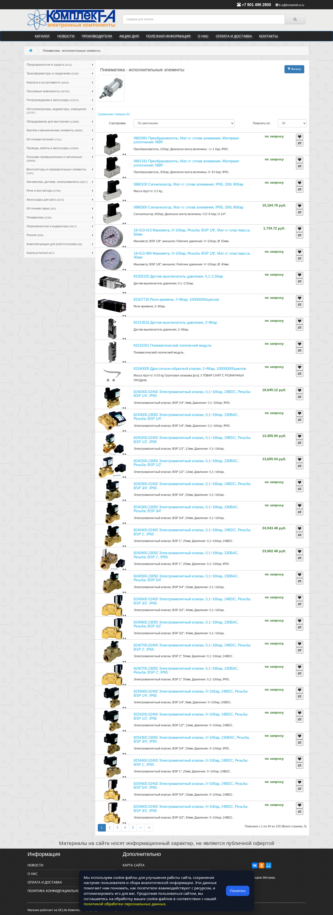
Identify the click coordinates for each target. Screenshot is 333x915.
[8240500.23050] (112, 582)
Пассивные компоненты (48, 91)
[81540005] (112, 375)
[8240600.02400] (112, 605)
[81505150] (112, 282)
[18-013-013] (112, 236)
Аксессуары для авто (45, 199)
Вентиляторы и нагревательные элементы (56, 171)
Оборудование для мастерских (53, 121)
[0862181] (112, 167)
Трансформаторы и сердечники (52, 73)
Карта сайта (134, 865)
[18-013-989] (112, 259)
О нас (203, 36)
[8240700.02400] (112, 651)
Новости (65, 36)
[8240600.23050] (112, 628)
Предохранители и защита (49, 64)
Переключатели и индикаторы (52, 226)
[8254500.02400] (112, 790)
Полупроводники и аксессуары (53, 100)
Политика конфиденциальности (57, 891)
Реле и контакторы (44, 190)
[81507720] (112, 306)
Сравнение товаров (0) (114, 114)
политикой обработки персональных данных (125, 903)
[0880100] (112, 190)
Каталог (42, 36)
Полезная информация (168, 36)
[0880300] (112, 213)
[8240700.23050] (112, 675)
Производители (97, 36)
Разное (35, 235)
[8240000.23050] (112, 421)
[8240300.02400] (112, 490)
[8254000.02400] (112, 697)
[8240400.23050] (112, 559)
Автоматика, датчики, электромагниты (57, 182)
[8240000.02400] (112, 398)
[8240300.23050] (112, 513)
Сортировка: (117, 123)
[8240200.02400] (112, 444)
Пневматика (39, 217)
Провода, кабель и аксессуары (52, 148)
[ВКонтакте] (255, 865)
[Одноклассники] (261, 865)
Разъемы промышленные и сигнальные (54, 158)
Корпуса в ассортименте (48, 82)
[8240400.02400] (112, 536)
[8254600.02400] (112, 813)
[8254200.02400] (112, 720)
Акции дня (129, 36)
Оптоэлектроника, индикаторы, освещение (56, 110)
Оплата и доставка (234, 36)
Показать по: (262, 123)
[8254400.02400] (112, 767)
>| (149, 827)
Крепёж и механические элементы (54, 130)
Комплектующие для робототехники (54, 244)
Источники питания (44, 139)
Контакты (268, 36)
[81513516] (112, 329)
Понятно (237, 890)
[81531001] (112, 352)
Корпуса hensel (40, 253)
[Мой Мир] (268, 865)
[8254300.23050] (112, 744)
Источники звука (41, 208)
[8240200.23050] (112, 467)
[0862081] (112, 144)
